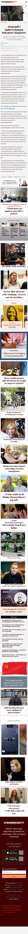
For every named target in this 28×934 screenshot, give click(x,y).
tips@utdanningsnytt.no (16, 885)
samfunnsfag (17, 176)
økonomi (4, 176)
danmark (10, 176)
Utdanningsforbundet (16, 887)
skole (23, 176)
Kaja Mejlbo (19, 883)
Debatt (14, 303)
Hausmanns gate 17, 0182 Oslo (16, 889)
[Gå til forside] (9, 2)
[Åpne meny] (26, 2)
